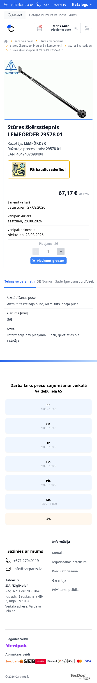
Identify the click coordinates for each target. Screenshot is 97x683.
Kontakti (58, 553)
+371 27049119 (55, 4)
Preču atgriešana (65, 571)
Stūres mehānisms (51, 41)
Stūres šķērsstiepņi (80, 46)
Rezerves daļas (23, 41)
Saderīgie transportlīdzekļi (75, 281)
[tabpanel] (48, 89)
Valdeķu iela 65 (22, 4)
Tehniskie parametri (20, 281)
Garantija (59, 580)
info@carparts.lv (28, 568)
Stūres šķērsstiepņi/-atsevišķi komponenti (36, 46)
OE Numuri (45, 281)
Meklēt (17, 15)
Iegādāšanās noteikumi (70, 562)
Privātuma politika (65, 589)
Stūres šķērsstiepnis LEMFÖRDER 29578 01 (37, 50)
